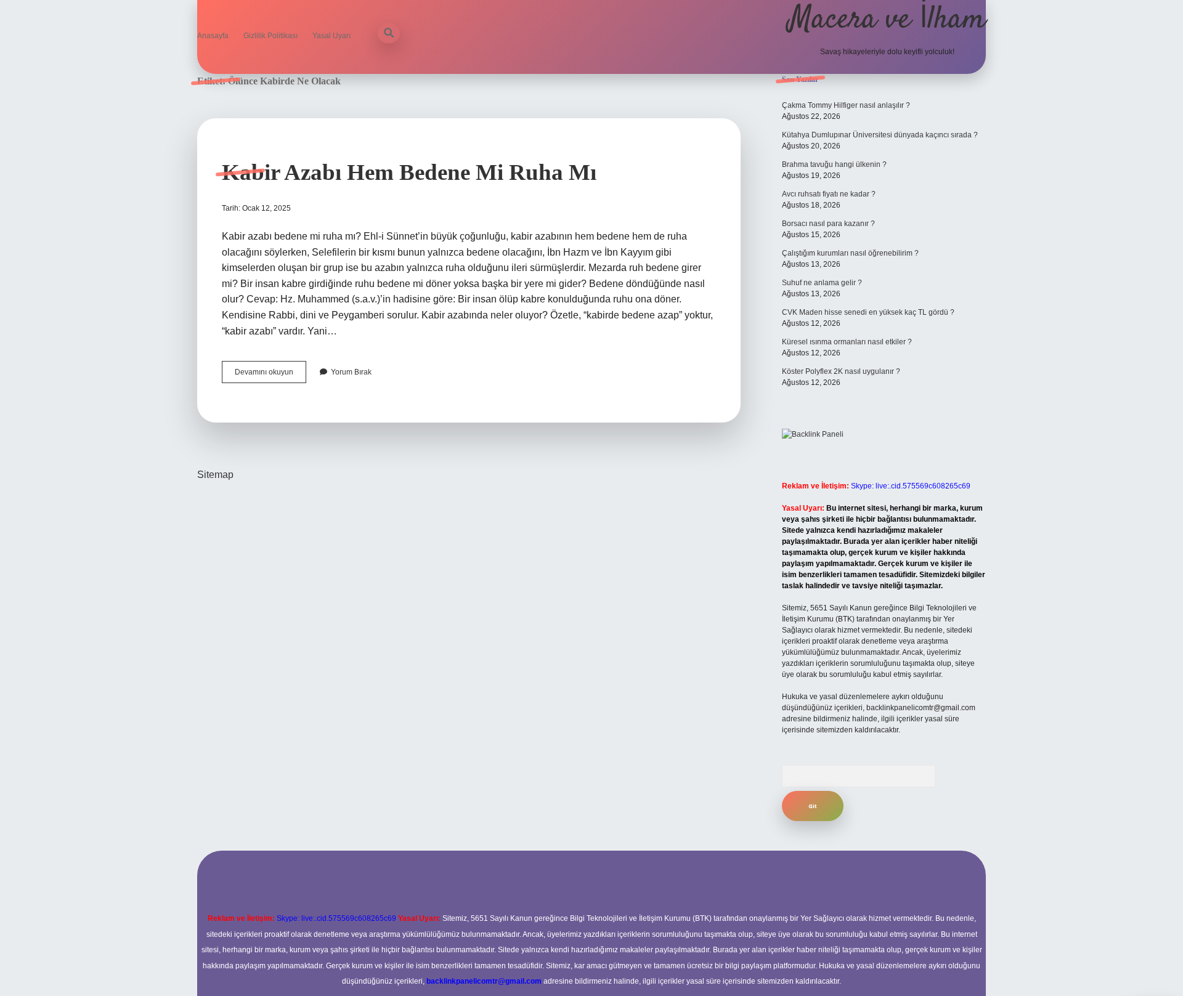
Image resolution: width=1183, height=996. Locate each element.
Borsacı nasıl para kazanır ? (828, 223)
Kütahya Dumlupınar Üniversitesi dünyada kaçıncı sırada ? (880, 135)
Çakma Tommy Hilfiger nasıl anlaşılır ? (846, 105)
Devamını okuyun (270, 375)
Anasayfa (213, 35)
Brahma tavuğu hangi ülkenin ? (834, 164)
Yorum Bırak (351, 372)
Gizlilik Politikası (270, 35)
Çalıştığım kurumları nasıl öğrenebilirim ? (850, 253)
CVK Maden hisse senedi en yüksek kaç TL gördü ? (868, 312)
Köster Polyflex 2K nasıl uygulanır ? (841, 371)
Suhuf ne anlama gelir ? (822, 282)
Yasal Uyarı (331, 35)
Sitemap (215, 474)
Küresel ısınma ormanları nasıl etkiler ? (847, 342)
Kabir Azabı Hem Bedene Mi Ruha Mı (409, 172)
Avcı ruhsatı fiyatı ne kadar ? (829, 194)
